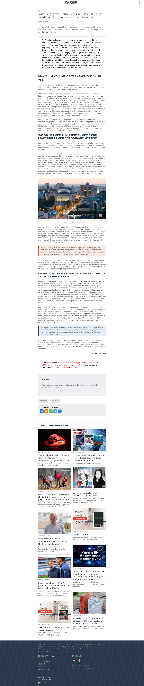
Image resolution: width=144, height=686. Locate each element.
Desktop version (44, 677)
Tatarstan (54, 401)
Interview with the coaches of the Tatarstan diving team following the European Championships (52, 544)
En (78, 660)
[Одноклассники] (46, 411)
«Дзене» (74, 367)
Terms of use (43, 667)
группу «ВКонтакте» (85, 362)
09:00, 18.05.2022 (43, 22)
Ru (74, 661)
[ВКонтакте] (42, 411)
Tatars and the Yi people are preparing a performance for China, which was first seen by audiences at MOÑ (53, 460)
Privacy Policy (43, 669)
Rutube (66, 367)
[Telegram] (55, 411)
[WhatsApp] (51, 411)
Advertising (42, 664)
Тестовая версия (44, 679)
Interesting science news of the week (88, 459)
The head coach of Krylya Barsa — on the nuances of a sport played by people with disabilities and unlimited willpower (54, 500)
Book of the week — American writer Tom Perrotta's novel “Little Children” (88, 537)
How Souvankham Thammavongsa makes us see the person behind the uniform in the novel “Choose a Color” (89, 498)
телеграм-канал (67, 362)
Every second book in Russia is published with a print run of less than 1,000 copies (88, 623)
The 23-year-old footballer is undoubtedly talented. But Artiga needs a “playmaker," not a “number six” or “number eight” (54, 589)
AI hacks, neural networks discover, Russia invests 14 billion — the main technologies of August (89, 578)
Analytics (43, 11)
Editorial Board (44, 661)
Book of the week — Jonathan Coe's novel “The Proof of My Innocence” (54, 631)
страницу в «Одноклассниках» (63, 365)
